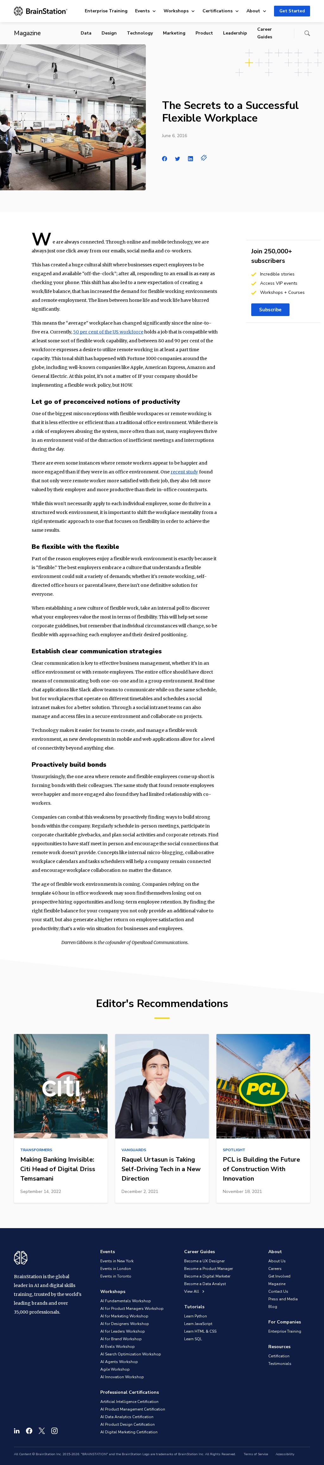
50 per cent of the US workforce (108, 332)
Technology (140, 33)
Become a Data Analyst (205, 1283)
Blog (272, 1306)
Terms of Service (256, 1454)
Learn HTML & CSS (200, 1331)
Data (86, 33)
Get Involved (279, 1276)
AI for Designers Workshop (124, 1323)
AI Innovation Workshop (122, 1376)
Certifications (217, 11)
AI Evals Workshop (117, 1346)
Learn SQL (193, 1338)
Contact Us (278, 1291)
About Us (277, 1261)
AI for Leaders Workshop (122, 1331)
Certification (279, 1356)
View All (192, 1291)
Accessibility (285, 1454)
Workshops (176, 11)
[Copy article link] (204, 158)
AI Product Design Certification (127, 1424)
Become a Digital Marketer (207, 1276)
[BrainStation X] (42, 1431)
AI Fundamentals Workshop (125, 1300)
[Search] (307, 33)
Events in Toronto (115, 1276)
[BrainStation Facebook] (29, 1431)
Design (109, 33)
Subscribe (270, 310)
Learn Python (195, 1316)
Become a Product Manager (208, 1268)
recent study (184, 472)
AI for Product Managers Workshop (132, 1308)
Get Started (292, 11)
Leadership (235, 33)
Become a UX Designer (204, 1261)
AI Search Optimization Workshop (130, 1354)
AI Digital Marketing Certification (129, 1432)
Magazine (276, 1283)
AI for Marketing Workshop (124, 1316)
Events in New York (117, 1261)
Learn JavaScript (198, 1323)
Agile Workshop (115, 1369)
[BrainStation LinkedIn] (17, 1430)
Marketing (174, 33)
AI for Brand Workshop (121, 1338)
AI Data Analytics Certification (126, 1416)
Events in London (115, 1268)
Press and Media (283, 1299)
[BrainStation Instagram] (54, 1431)
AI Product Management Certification (132, 1409)
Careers (275, 1268)
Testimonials (279, 1363)
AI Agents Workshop (119, 1361)
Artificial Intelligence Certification (129, 1401)
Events (142, 11)
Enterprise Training (106, 11)
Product (204, 33)
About (253, 11)
